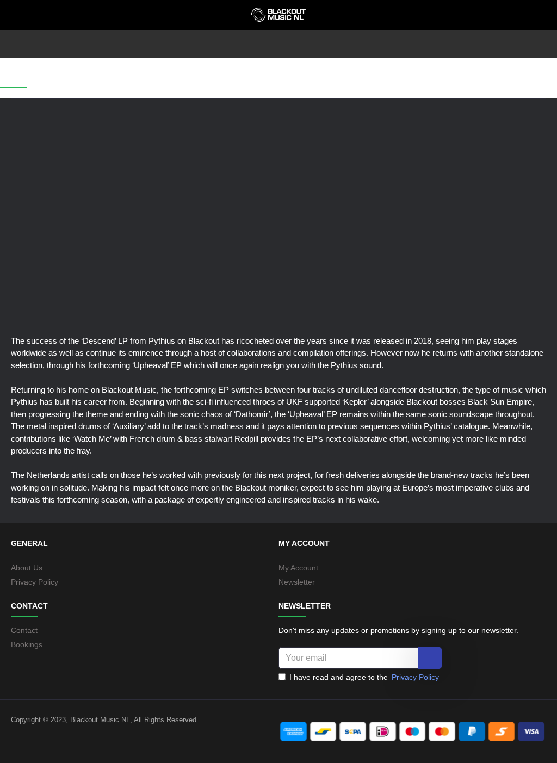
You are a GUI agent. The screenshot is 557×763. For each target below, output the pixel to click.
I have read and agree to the (364, 677)
